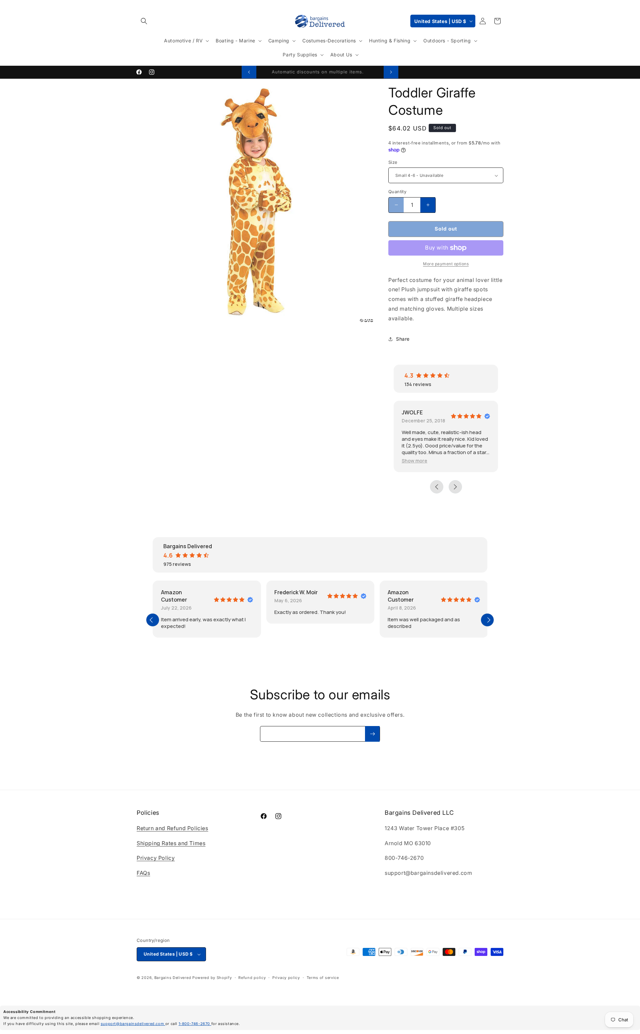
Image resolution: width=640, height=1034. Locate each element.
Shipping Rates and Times (171, 843)
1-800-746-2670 (195, 1023)
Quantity (397, 191)
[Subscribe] (372, 734)
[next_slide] (487, 620)
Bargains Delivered (172, 977)
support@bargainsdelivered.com (133, 1023)
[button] (144, 21)
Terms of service (323, 977)
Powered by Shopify (212, 977)
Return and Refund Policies (172, 828)
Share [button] (403, 339)
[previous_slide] (152, 620)
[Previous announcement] (249, 72)
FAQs (143, 873)
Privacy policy (286, 977)
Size (393, 162)
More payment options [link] (446, 263)
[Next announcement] (391, 72)
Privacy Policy (156, 857)
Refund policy (252, 977)
